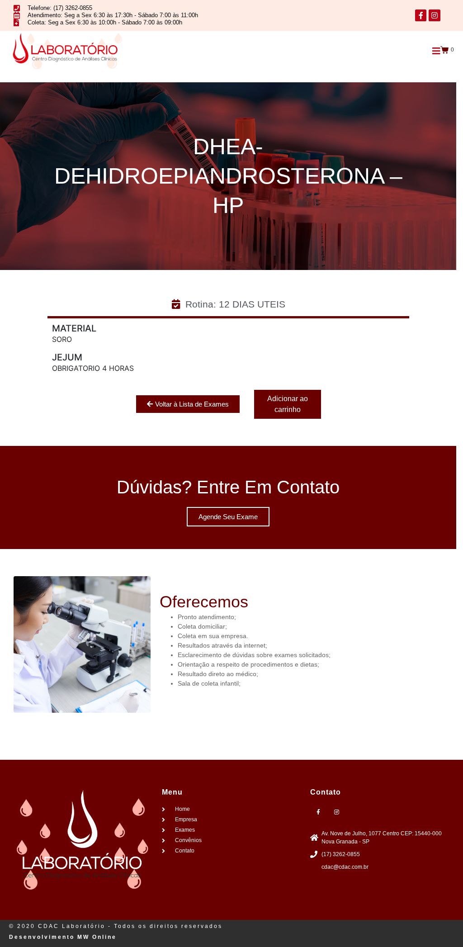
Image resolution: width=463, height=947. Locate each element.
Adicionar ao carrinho (287, 404)
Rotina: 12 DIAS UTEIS (235, 304)
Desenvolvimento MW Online (63, 937)
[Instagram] (434, 15)
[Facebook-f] (421, 15)
